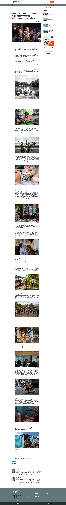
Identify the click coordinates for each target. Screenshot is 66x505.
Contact (27, 496)
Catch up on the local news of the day (48, 48)
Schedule (27, 493)
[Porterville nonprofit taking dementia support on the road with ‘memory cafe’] (45, 31)
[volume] (14, 5)
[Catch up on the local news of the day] (48, 41)
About (27, 490)
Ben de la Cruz (23, 21)
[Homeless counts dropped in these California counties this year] (45, 19)
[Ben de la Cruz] (13, 479)
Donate (52, 1)
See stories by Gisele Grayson (16, 467)
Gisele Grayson (16, 21)
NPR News (13, 10)
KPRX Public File (46, 490)
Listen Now (48, 53)
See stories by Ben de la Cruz (20, 484)
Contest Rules (46, 493)
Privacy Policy (36, 493)
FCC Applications (37, 496)
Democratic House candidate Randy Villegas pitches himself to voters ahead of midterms (50, 14)
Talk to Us (36, 490)
